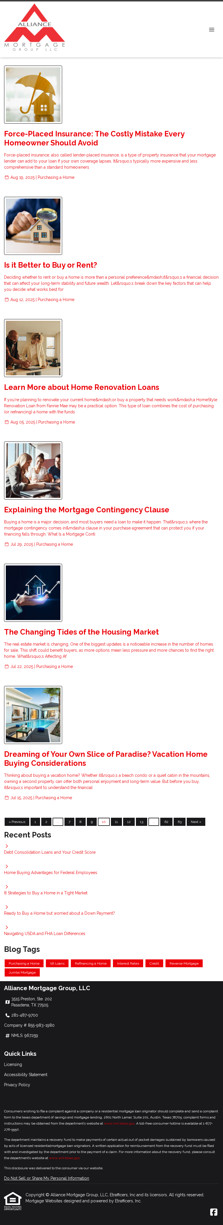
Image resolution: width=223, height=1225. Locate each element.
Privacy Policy (17, 1084)
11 (116, 822)
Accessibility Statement (25, 1074)
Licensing (13, 1064)
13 (141, 822)
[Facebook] (214, 1212)
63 (179, 822)
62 (166, 822)
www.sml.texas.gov (119, 1123)
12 (129, 822)
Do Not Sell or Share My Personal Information (46, 1178)
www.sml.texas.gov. (64, 1158)
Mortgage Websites (45, 1201)
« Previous (17, 822)
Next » (196, 822)
